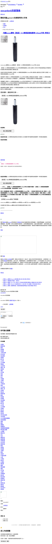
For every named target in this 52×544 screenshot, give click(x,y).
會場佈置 (3, 440)
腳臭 (2, 347)
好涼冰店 (3, 354)
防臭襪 (2, 351)
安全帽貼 (3, 355)
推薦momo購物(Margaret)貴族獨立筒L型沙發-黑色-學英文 (16, 279)
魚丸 (2, 377)
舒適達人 (3, 478)
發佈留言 (3, 317)
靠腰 (2, 421)
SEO (2, 434)
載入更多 (3, 309)
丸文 (4, 259)
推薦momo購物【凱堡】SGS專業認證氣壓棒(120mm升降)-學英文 (26, 33)
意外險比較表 (4, 415)
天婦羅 (2, 378)
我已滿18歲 (3, 541)
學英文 (2, 272)
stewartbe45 (3, 292)
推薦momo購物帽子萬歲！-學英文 (11, 280)
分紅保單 (3, 416)
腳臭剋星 (3, 346)
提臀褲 (2, 489)
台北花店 (3, 442)
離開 (8, 541)
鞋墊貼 (2, 364)
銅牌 (2, 452)
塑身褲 (2, 486)
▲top (2, 306)
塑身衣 (2, 213)
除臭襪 (2, 349)
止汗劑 (2, 360)
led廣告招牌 (3, 455)
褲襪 (2, 465)
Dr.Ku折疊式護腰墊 (5, 418)
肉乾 (2, 375)
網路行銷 (3, 480)
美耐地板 (3, 159)
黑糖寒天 (3, 426)
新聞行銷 (3, 483)
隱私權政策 (33, 524)
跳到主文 (3, 14)
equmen (10, 222)
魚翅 (2, 385)
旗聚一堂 (3, 367)
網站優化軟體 (4, 429)
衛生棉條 (3, 476)
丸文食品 (9, 259)
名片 (4, 27)
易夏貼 (2, 357)
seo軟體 (2, 431)
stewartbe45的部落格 (10, 10)
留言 (14, 300)
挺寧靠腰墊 (3, 419)
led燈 (2, 457)
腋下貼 (2, 359)
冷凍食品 (3, 383)
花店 (2, 435)
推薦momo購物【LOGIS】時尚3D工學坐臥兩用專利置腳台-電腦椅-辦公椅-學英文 (22, 282)
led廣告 (2, 458)
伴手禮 (2, 372)
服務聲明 (39, 524)
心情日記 (11, 21)
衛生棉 (2, 475)
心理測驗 (11, 304)
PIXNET (15, 524)
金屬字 (2, 453)
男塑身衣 (19, 222)
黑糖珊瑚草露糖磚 (5, 428)
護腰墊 (2, 424)
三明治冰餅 (3, 352)
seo (1, 481)
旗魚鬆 (5, 260)
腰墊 (2, 423)
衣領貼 (2, 344)
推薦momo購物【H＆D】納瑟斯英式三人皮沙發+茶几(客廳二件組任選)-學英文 (22, 284)
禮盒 (11, 268)
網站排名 (3, 433)
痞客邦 (11, 300)
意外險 (2, 413)
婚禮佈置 (3, 439)
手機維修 (3, 473)
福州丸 (2, 382)
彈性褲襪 (3, 467)
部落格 (4, 25)
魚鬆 (2, 230)
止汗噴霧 (3, 362)
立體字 (2, 450)
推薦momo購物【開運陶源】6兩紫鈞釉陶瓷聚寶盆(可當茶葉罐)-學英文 (20, 285)
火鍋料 (2, 380)
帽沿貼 (2, 392)
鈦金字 (2, 460)
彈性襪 (2, 463)
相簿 (4, 23)
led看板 (2, 462)
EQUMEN (3, 487)
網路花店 (3, 437)
